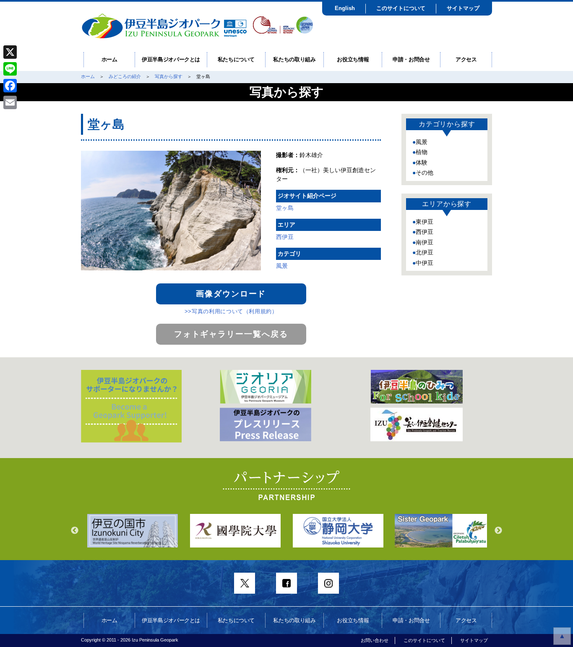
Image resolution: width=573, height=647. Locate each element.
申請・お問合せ (411, 59)
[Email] (10, 102)
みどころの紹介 (125, 76)
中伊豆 (424, 262)
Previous (74, 531)
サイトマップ (463, 8)
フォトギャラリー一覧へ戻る (231, 334)
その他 (424, 172)
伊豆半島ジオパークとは (171, 59)
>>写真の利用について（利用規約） (231, 311)
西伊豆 (285, 236)
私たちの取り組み (294, 59)
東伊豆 (424, 221)
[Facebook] (10, 85)
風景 (282, 265)
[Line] (10, 68)
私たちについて (236, 59)
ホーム (109, 59)
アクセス (466, 59)
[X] (10, 52)
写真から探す (168, 76)
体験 (421, 162)
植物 (421, 152)
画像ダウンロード (231, 293)
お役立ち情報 (353, 59)
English (345, 8)
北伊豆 (424, 252)
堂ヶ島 (285, 207)
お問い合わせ (374, 640)
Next (498, 531)
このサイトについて (400, 8)
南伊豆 (424, 242)
